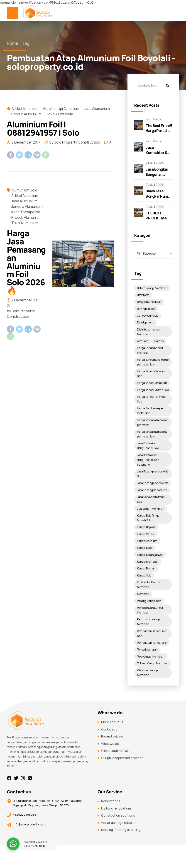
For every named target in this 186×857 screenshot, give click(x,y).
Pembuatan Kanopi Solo (151, 643)
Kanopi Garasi (145, 534)
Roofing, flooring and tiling (121, 829)
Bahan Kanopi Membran (152, 288)
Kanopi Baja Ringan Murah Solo (149, 518)
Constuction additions (118, 815)
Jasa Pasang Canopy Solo (152, 483)
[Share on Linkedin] (28, 155)
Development (145, 322)
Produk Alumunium (26, 114)
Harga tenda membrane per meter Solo (152, 434)
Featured (142, 341)
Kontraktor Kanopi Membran (148, 584)
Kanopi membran (148, 562)
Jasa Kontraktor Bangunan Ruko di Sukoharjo (148, 460)
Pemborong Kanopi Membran (148, 621)
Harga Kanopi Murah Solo (153, 390)
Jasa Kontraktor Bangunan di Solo (148, 445)
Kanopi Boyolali (146, 527)
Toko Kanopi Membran (150, 656)
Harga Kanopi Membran (152, 383)
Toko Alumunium (59, 114)
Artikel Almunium (25, 108)
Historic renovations (116, 808)
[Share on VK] (37, 155)
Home (12, 43)
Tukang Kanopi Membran (153, 663)
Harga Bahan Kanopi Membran (150, 350)
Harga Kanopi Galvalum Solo (151, 373)
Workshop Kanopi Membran (147, 672)
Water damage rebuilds (118, 822)
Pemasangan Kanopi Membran (150, 610)
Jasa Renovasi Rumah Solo (151, 499)
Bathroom (143, 295)
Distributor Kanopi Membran (148, 332)
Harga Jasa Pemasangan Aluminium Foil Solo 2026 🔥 (26, 262)
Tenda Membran (147, 649)
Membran (143, 594)
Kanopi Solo (144, 575)
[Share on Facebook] (10, 155)
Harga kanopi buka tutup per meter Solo (153, 362)
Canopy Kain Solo (147, 316)
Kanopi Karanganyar (150, 555)
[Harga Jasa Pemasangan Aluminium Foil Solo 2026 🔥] (83, 264)
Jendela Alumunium (27, 206)
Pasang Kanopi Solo (149, 601)
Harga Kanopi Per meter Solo (151, 399)
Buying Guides (146, 309)
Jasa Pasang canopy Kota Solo (153, 473)
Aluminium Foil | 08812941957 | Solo (43, 128)
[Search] (167, 85)
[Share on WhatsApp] (45, 155)
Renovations (110, 801)
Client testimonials (115, 750)
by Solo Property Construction (74, 142)
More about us (112, 722)
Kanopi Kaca (144, 548)
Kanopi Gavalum (147, 541)
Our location (110, 729)
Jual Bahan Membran (150, 509)
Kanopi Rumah (146, 568)
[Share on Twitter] (19, 155)
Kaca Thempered (25, 211)
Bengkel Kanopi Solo (149, 302)
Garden (159, 341)
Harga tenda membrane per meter (152, 422)
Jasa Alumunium (97, 108)
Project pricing (112, 736)
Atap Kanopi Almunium (61, 108)
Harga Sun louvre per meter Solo (150, 410)
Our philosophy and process (122, 758)
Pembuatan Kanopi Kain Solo (152, 633)
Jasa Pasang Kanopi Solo (152, 490)
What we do (110, 743)
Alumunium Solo (24, 190)
